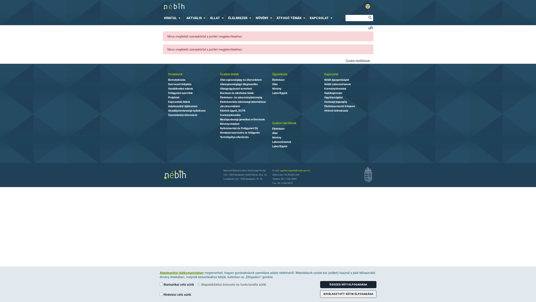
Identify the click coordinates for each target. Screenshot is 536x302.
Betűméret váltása (370, 27)
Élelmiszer (278, 80)
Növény (276, 88)
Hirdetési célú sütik (177, 294)
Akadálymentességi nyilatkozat (187, 110)
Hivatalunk (175, 74)
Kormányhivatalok (335, 88)
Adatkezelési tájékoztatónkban (182, 273)
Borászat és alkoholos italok (237, 93)
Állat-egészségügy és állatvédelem (241, 80)
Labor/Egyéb (279, 93)
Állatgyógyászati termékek (236, 88)
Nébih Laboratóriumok (337, 84)
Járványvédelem (230, 106)
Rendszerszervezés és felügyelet (240, 132)
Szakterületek (229, 74)
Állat (275, 84)
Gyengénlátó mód (368, 6)
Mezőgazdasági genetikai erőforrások (242, 119)
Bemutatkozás (177, 80)
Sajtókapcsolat (333, 93)
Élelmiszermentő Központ (339, 106)
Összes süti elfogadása (348, 284)
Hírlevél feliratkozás (336, 110)
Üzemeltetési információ (182, 115)
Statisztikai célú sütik (178, 284)
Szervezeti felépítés (180, 84)
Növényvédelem (230, 124)
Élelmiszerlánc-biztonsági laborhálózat (243, 102)
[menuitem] (173, 18)
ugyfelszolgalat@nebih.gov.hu (295, 170)
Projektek (174, 97)
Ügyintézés (279, 74)
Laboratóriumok (281, 142)
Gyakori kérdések (284, 123)
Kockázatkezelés (230, 115)
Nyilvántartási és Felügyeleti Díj (239, 128)
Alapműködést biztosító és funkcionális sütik (233, 284)
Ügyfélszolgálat (333, 97)
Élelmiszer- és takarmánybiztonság (241, 97)
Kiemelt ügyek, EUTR (232, 110)
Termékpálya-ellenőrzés (234, 137)
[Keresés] (370, 18)
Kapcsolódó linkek (179, 102)
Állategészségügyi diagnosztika (239, 84)
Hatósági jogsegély (335, 102)
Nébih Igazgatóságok (336, 80)
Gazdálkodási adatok (180, 88)
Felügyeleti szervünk (180, 93)
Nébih (224, 6)
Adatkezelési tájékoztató (182, 106)
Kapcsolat (331, 74)
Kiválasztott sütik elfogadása (348, 293)
